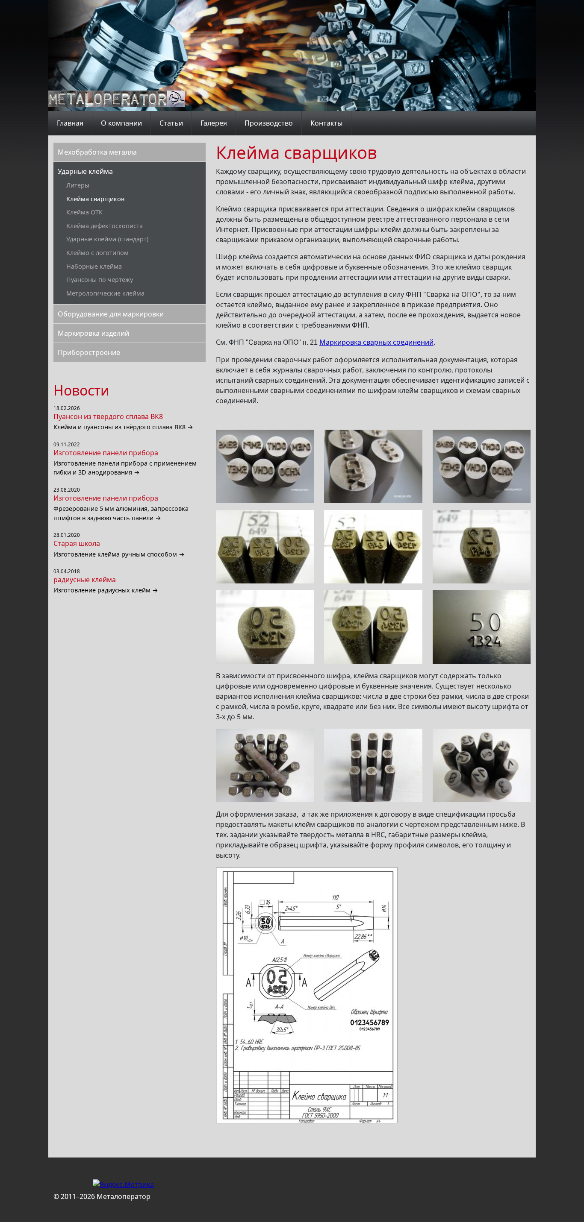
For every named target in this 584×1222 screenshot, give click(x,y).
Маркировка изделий (93, 333)
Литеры (77, 185)
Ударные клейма (85, 171)
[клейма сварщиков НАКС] (482, 466)
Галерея (214, 123)
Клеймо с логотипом (97, 253)
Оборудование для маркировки (111, 314)
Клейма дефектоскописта (104, 226)
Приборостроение (89, 352)
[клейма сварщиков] (373, 765)
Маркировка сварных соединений (376, 342)
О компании (121, 123)
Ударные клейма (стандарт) (107, 239)
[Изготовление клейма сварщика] (373, 627)
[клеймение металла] (482, 627)
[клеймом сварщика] (265, 466)
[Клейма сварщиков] (265, 546)
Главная (70, 123)
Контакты (326, 123)
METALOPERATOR (116, 99)
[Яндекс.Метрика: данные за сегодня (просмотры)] (123, 1184)
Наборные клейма (94, 266)
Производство (269, 123)
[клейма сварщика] (265, 627)
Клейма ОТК (84, 212)
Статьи (171, 123)
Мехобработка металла (97, 152)
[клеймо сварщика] (373, 466)
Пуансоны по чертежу (99, 279)
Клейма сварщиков (95, 199)
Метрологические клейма (105, 293)
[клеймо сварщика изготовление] (373, 546)
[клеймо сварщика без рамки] (482, 765)
